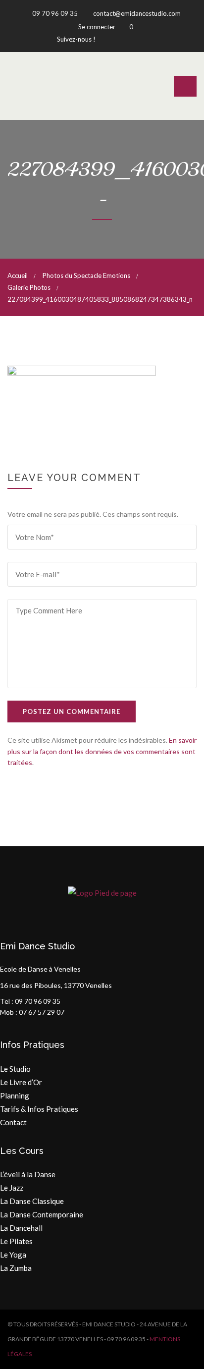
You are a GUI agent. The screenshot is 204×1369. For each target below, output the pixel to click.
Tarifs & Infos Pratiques (39, 1108)
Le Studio (15, 1068)
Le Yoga (13, 1254)
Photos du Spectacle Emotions (86, 275)
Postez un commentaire (71, 711)
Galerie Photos (29, 287)
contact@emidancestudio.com (136, 13)
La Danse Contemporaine (41, 1214)
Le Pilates (16, 1241)
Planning (14, 1095)
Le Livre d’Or (21, 1082)
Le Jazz (11, 1187)
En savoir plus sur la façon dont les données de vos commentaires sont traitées (102, 751)
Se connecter (96, 27)
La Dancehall (21, 1227)
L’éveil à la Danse (27, 1174)
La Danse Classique (32, 1201)
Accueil (17, 275)
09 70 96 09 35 (54, 13)
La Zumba (16, 1267)
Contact (13, 1122)
